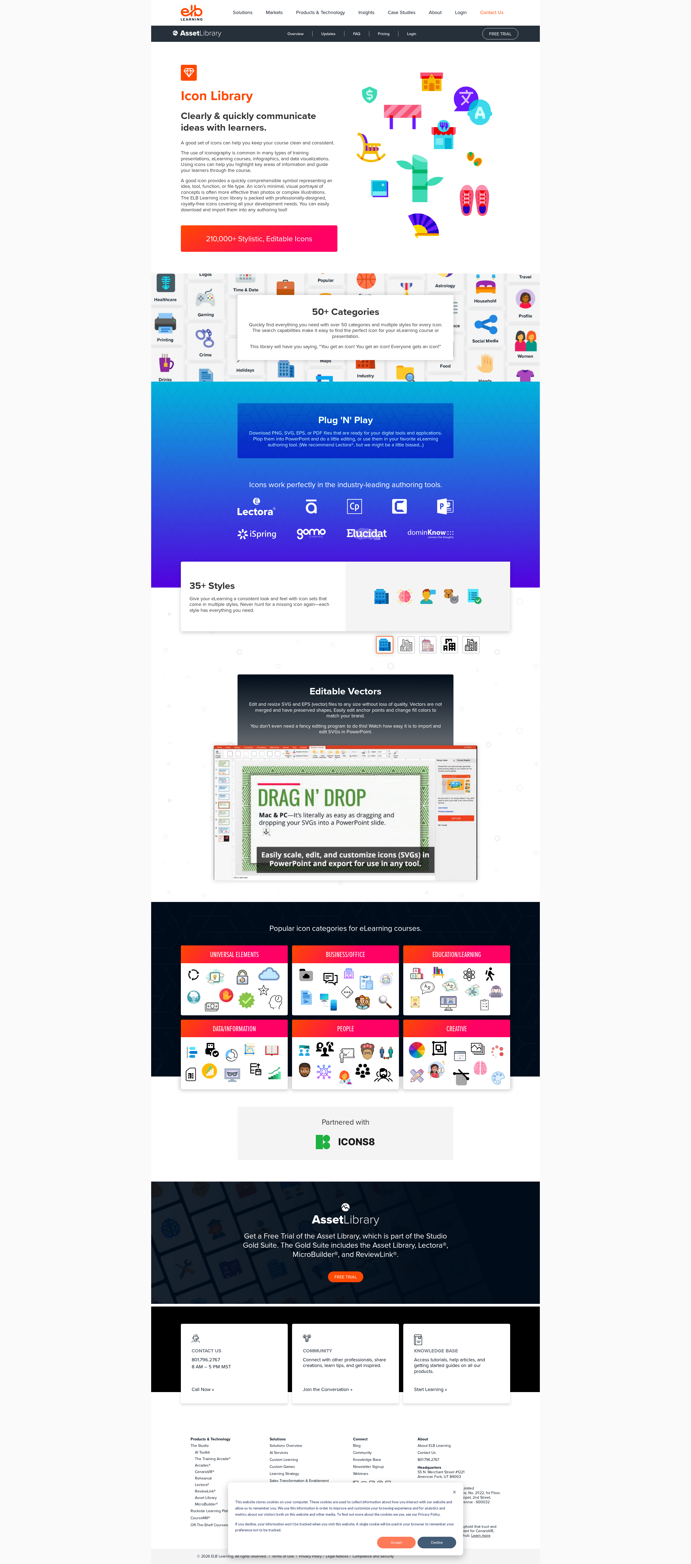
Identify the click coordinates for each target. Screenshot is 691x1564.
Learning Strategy (284, 1473)
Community (362, 1452)
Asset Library (206, 1497)
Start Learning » (430, 1389)
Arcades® (203, 1465)
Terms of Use (282, 1556)
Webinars (360, 1473)
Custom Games (282, 1466)
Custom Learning (284, 1459)
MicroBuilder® (206, 1504)
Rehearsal (203, 1478)
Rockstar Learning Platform (213, 1511)
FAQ (356, 33)
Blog (357, 1445)
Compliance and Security (373, 1556)
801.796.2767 (428, 1459)
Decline (437, 1542)
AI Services (279, 1452)
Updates (328, 33)
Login (411, 33)
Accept (396, 1542)
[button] (242, 13)
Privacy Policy (311, 1556)
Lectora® (202, 1484)
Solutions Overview (286, 1445)
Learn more (480, 1535)
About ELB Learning (434, 1445)
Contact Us (427, 1452)
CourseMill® (200, 1518)
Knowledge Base (367, 1459)
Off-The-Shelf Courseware (212, 1525)
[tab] (384, 644)
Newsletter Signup (368, 1466)
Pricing (383, 33)
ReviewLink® (205, 1491)
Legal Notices (338, 1556)
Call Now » (203, 1389)
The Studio (200, 1445)
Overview (295, 33)
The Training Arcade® (213, 1458)
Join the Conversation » (328, 1389)
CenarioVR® (204, 1471)
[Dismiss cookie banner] (454, 1493)
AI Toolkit (202, 1452)
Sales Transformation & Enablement (299, 1480)
